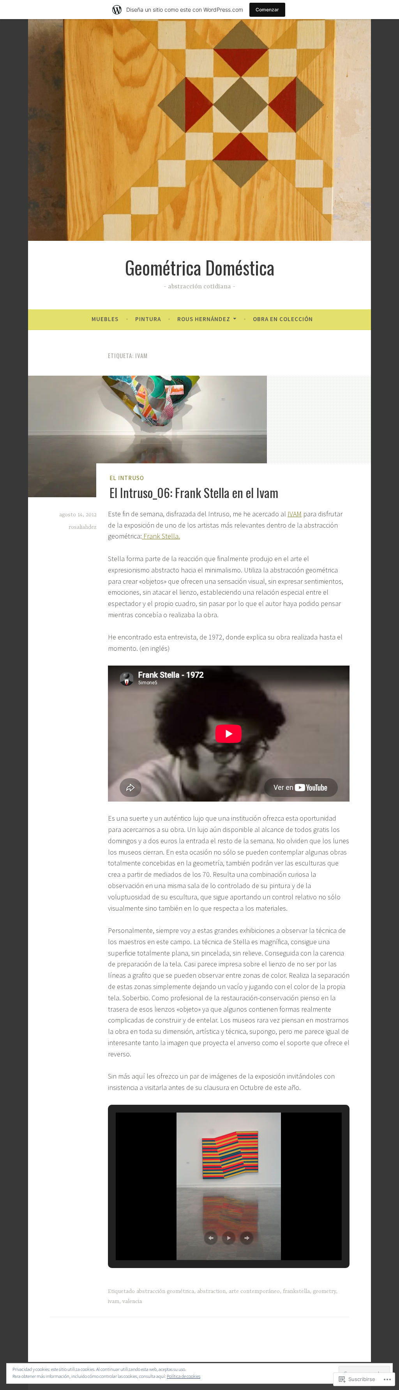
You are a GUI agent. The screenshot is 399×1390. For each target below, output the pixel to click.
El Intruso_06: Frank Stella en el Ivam (193, 492)
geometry (324, 1291)
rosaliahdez (83, 527)
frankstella (296, 1291)
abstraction (211, 1291)
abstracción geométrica (165, 1291)
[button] (211, 1238)
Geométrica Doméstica (199, 267)
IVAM (295, 513)
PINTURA (148, 319)
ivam (113, 1301)
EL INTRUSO (126, 478)
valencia (132, 1301)
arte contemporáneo (254, 1291)
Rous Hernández (203, 319)
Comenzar (267, 9)
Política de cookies (183, 1376)
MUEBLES (105, 319)
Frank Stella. (161, 536)
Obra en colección (283, 319)
